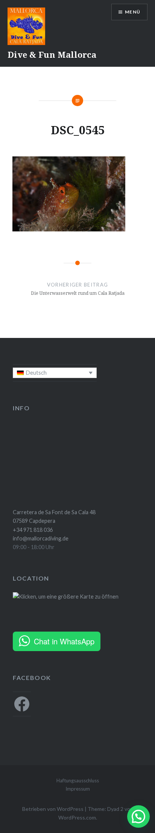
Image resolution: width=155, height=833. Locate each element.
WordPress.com (77, 817)
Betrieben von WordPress (53, 809)
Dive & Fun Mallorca (52, 54)
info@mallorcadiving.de (40, 538)
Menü (132, 12)
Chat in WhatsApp (64, 641)
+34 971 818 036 (33, 530)
